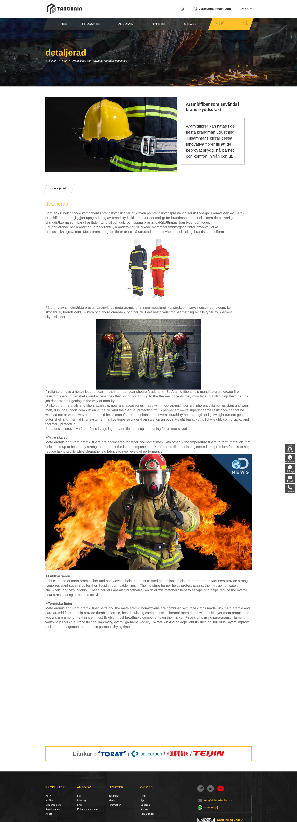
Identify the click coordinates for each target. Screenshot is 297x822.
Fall (64, 60)
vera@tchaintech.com (215, 8)
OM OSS (190, 23)
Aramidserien (53, 809)
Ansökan (51, 60)
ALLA (48, 795)
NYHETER (159, 23)
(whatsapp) (211, 807)
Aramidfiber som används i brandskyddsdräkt (99, 60)
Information (115, 804)
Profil (143, 795)
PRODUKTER (92, 23)
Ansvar (144, 809)
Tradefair (114, 795)
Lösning (81, 800)
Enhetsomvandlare (87, 809)
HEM (64, 23)
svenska (244, 8)
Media (112, 800)
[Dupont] (177, 753)
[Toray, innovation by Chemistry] (112, 753)
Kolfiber (49, 800)
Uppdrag (145, 804)
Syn (142, 800)
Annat (49, 813)
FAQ (79, 804)
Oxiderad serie (54, 804)
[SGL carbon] (146, 753)
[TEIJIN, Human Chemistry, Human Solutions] (209, 753)
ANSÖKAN (125, 23)
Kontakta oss (147, 813)
